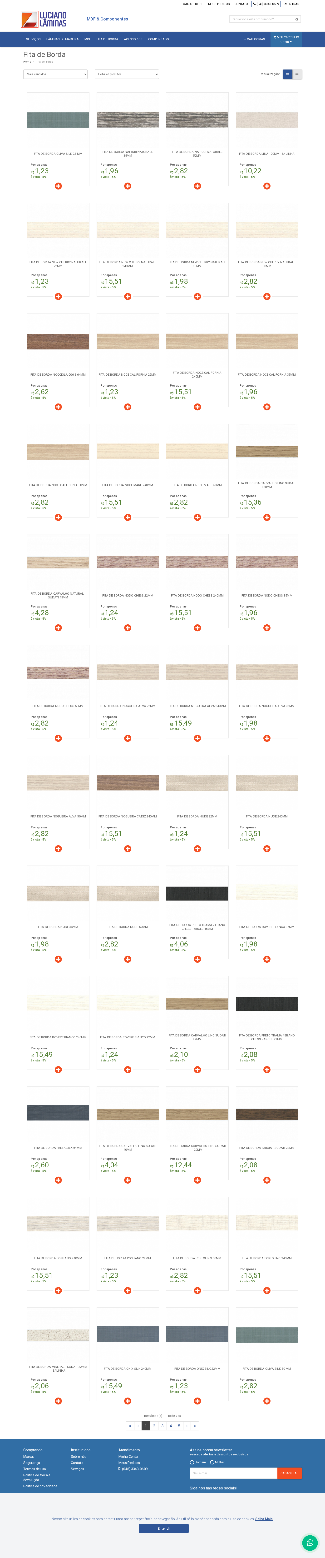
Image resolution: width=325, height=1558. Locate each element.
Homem (200, 1462)
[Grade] (287, 74)
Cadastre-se (193, 4)
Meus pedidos (219, 4)
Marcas (29, 1456)
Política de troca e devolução (36, 1477)
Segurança (31, 1463)
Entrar (293, 4)
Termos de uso (34, 1469)
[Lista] (297, 74)
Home (27, 61)
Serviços (77, 1469)
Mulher (219, 1462)
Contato (241, 4)
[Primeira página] (130, 1425)
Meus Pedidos (129, 1463)
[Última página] (195, 1425)
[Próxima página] (187, 1425)
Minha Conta (128, 1456)
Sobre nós (78, 1456)
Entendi (164, 1528)
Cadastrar (290, 1473)
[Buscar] (296, 19)
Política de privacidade (40, 1486)
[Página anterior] (138, 1425)
